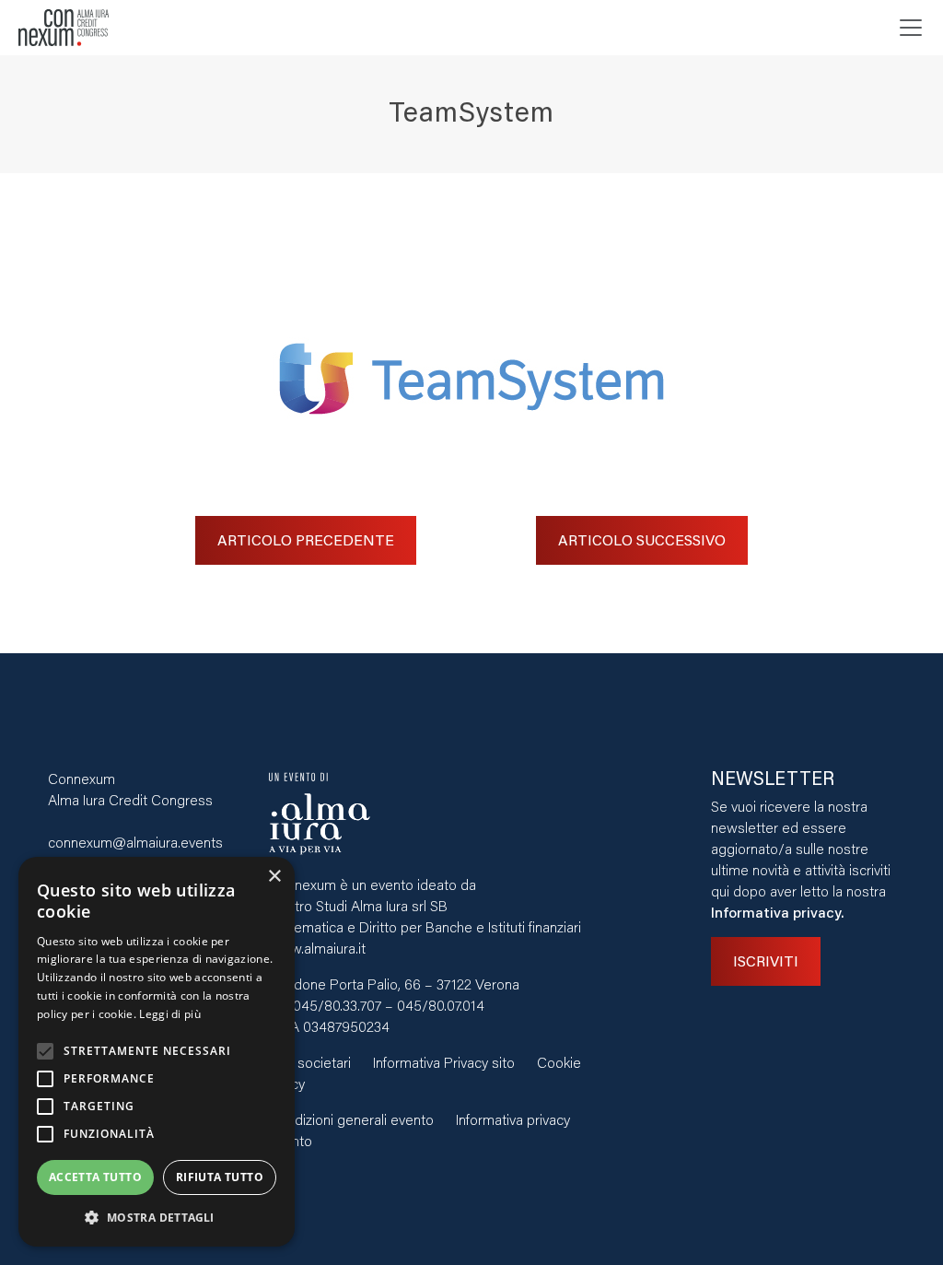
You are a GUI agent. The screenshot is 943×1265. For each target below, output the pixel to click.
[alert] (156, 1052)
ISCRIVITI (765, 960)
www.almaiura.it (317, 947)
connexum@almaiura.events (135, 841)
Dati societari (310, 1062)
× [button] (274, 877)
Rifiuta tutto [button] (219, 1177)
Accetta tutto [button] (95, 1177)
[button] (156, 1217)
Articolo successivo (642, 539)
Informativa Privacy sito (444, 1062)
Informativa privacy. (777, 911)
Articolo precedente (305, 539)
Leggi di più (170, 1014)
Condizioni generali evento (351, 1119)
